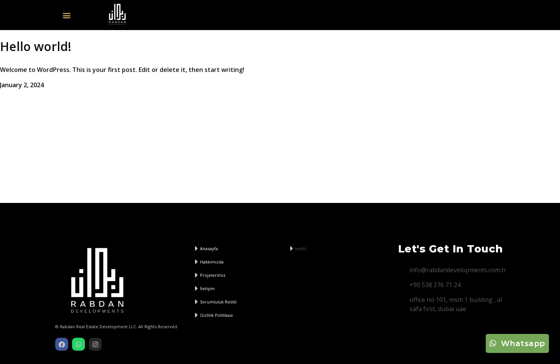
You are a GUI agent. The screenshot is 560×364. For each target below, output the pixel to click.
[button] (66, 15)
